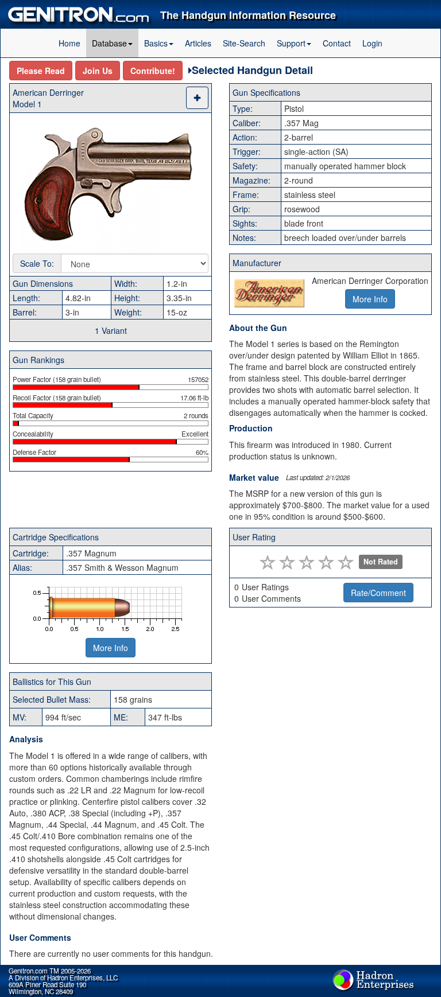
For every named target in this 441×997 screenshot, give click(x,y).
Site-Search (244, 43)
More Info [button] (370, 299)
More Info (110, 647)
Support (291, 43)
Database (109, 43)
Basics (156, 43)
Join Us (98, 70)
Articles (198, 43)
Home (69, 43)
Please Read (41, 70)
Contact (337, 43)
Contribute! (152, 70)
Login (372, 43)
